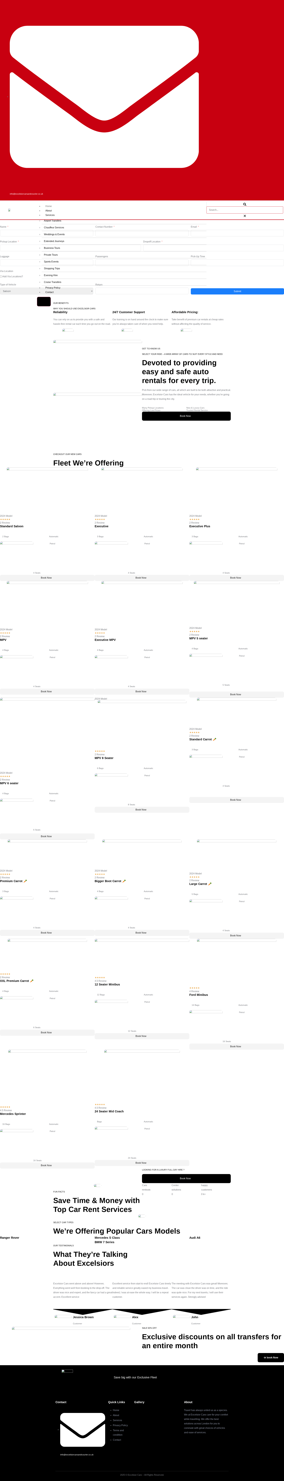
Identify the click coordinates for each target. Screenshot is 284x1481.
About (48, 210)
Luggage (4, 256)
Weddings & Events (54, 234)
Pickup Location (8, 241)
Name (3, 227)
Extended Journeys (54, 241)
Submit (237, 291)
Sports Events (51, 261)
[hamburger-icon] (200, 206)
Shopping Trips (52, 268)
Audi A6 (194, 1237)
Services (50, 215)
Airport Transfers (52, 220)
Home (48, 206)
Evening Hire (51, 275)
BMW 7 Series (104, 1242)
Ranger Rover (9, 1237)
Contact (49, 292)
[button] (244, 204)
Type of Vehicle (8, 284)
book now (185, 416)
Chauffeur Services (54, 227)
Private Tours (51, 255)
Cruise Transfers (52, 282)
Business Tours (52, 248)
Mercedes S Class (107, 1237)
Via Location (6, 271)
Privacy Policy (52, 287)
